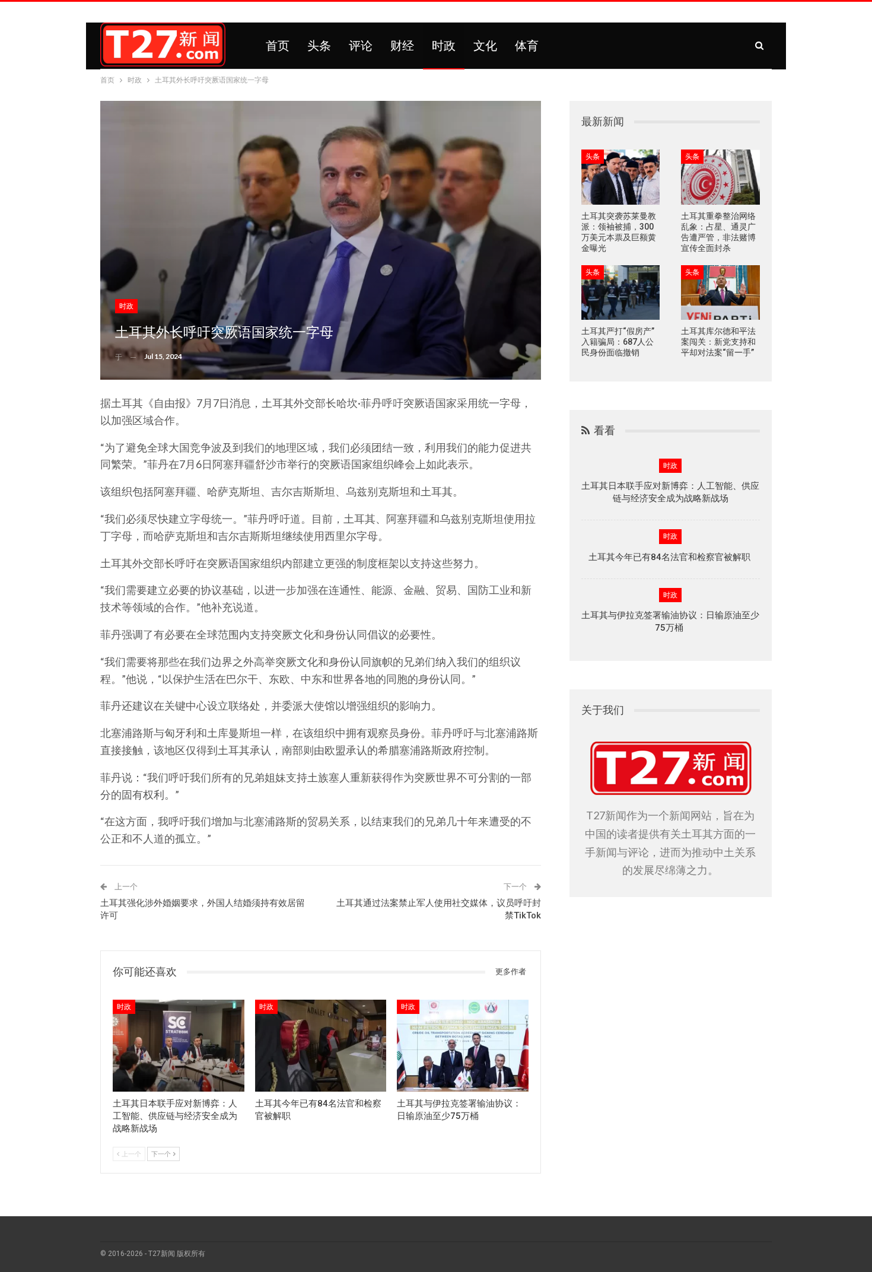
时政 (444, 46)
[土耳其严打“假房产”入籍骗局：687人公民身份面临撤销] (620, 292)
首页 (277, 46)
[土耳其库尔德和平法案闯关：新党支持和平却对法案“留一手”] (720, 292)
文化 (485, 46)
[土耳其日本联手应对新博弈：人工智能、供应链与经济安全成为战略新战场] (178, 1046)
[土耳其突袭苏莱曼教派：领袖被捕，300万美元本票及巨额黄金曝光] (620, 177)
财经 (402, 46)
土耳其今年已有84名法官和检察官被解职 (670, 557)
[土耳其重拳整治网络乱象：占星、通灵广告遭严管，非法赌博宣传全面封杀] (720, 177)
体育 (527, 46)
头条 (319, 46)
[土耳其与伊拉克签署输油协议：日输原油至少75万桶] (463, 1046)
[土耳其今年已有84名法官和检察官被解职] (321, 1046)
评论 (361, 46)
